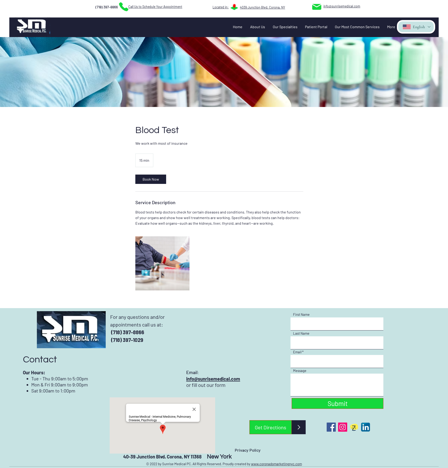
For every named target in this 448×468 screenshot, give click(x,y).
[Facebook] (331, 427)
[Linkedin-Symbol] (365, 427)
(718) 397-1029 (126, 340)
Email (297, 352)
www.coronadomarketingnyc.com (276, 464)
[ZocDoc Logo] (354, 427)
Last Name (301, 333)
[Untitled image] (162, 263)
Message (299, 370)
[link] (150, 179)
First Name (301, 314)
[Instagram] (342, 427)
